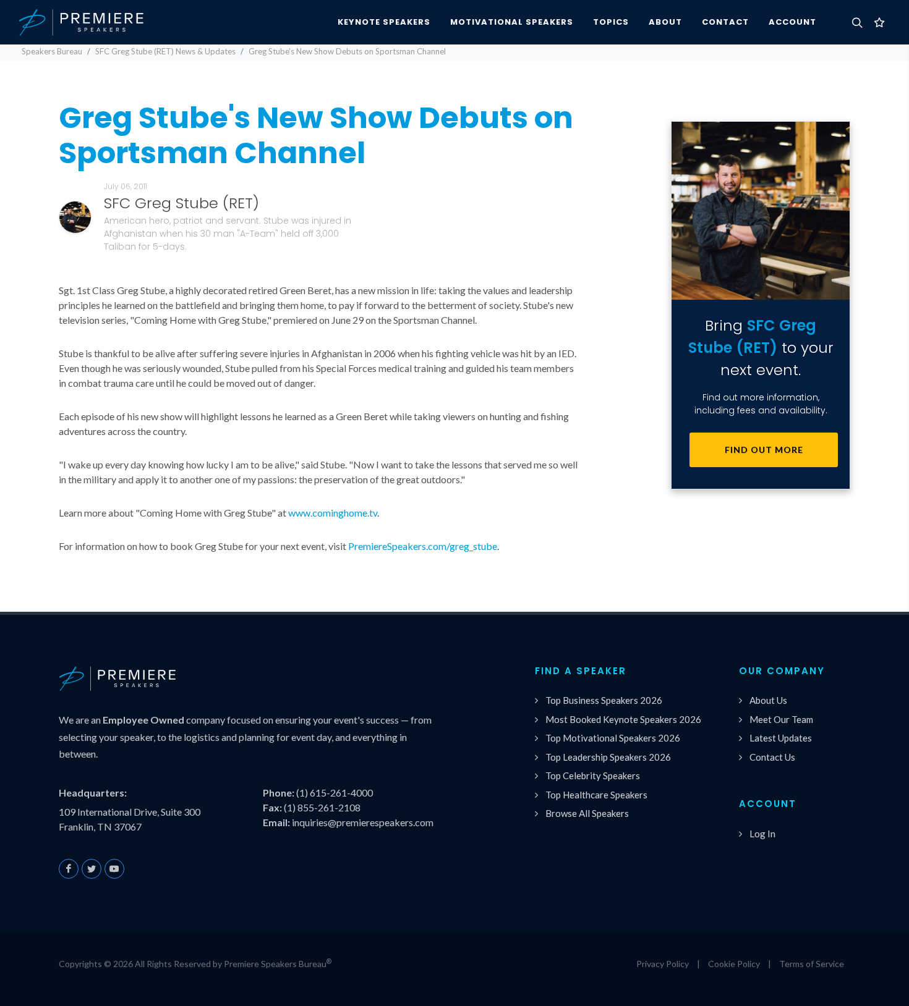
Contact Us (772, 757)
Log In (762, 833)
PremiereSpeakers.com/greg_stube (422, 546)
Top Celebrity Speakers (592, 775)
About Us (768, 700)
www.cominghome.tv (332, 512)
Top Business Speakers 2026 (603, 700)
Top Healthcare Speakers (596, 794)
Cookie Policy (734, 963)
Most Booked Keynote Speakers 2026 (623, 719)
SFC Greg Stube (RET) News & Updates (165, 51)
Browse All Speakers (587, 813)
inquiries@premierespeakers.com (362, 822)
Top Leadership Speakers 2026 (608, 757)
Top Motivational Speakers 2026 (612, 737)
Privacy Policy (662, 963)
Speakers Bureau (52, 51)
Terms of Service (811, 963)
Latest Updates (780, 737)
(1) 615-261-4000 (334, 792)
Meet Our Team (781, 719)
